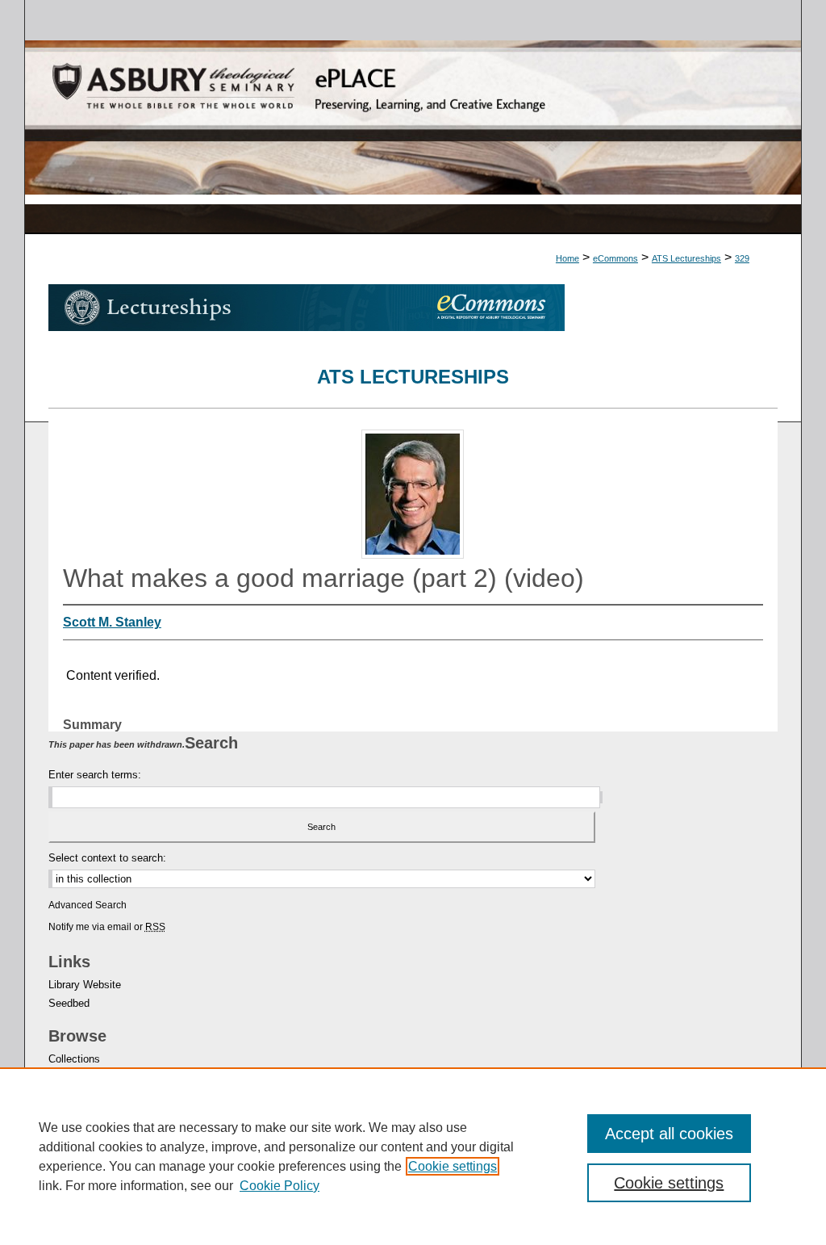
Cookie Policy (279, 1186)
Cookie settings (452, 1166)
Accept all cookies (669, 1133)
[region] (413, 1156)
